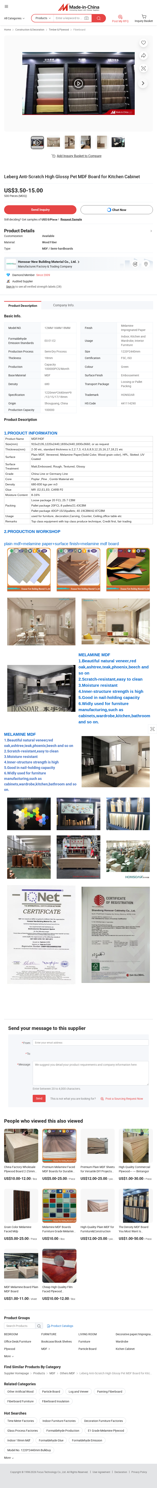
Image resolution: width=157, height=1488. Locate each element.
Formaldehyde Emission (87, 1440)
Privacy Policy (139, 1472)
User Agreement (101, 1472)
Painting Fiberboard (109, 1391)
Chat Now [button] (119, 210)
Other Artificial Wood (20, 1391)
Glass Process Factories (22, 1430)
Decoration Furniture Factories (103, 1421)
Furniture (84, 1341)
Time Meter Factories (20, 1421)
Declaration (120, 1472)
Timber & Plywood (59, 29)
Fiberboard (79, 29)
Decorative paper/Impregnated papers (134, 1334)
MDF (44, 1349)
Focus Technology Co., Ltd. (52, 1472)
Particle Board (87, 1349)
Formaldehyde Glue (51, 1440)
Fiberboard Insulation (55, 1401)
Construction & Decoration (29, 29)
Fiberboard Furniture (20, 1401)
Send (39, 1098)
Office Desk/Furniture (17, 1341)
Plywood (9, 1349)
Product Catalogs (61, 1326)
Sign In (10, 286)
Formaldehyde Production (62, 1430)
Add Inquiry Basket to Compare (79, 156)
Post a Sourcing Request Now (122, 1098)
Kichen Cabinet (125, 1349)
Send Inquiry (40, 210)
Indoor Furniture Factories (59, 1421)
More (7, 1458)
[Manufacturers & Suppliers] (78, 7)
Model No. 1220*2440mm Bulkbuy (29, 1450)
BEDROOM (11, 1334)
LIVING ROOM (87, 1334)
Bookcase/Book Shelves (56, 1341)
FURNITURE (48, 1334)
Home (7, 29)
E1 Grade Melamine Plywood (106, 1430)
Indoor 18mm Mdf (18, 1440)
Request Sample (71, 219)
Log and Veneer (79, 1391)
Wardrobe (122, 1341)
